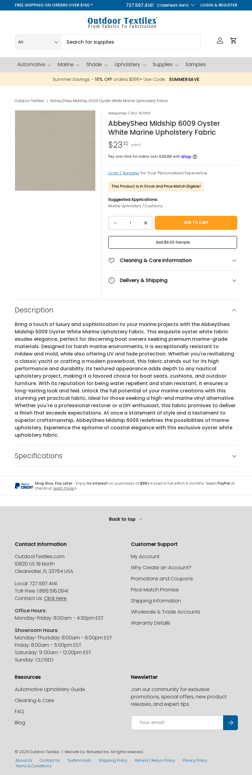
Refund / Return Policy (155, 760)
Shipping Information (156, 600)
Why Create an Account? (161, 567)
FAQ (19, 711)
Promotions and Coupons (162, 578)
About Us (23, 760)
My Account (145, 556)
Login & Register (218, 5)
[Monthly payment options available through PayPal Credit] (24, 486)
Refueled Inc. (98, 751)
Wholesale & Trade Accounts (165, 611)
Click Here (55, 598)
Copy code (187, 79)
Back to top (123, 519)
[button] (233, 40)
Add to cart (196, 222)
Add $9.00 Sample (173, 242)
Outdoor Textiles (29, 101)
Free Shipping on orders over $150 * (54, 5)
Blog (20, 722)
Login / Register (124, 173)
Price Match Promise (155, 589)
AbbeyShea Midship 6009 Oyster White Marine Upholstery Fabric (109, 101)
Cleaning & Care (34, 700)
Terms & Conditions (33, 766)
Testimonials (79, 760)
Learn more (64, 488)
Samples (195, 64)
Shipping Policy (113, 760)
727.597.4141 (140, 5)
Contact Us (50, 760)
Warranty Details (150, 622)
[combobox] (107, 42)
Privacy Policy (195, 760)
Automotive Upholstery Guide (50, 689)
